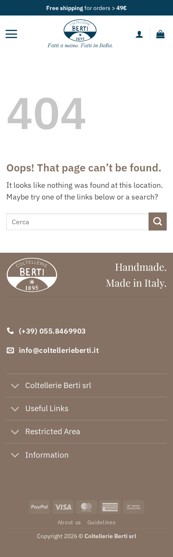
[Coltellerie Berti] (80, 34)
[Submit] (158, 221)
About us (69, 522)
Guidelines (101, 522)
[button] (11, 34)
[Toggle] (15, 386)
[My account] (139, 34)
